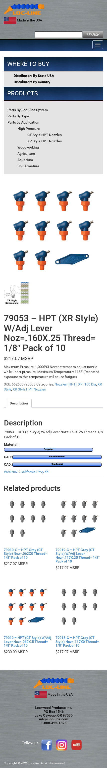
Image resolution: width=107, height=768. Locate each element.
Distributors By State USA (34, 76)
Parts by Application (23, 122)
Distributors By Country (32, 82)
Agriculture (26, 154)
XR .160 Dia (87, 384)
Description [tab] (19, 403)
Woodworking (28, 147)
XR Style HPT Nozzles (44, 141)
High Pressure (28, 129)
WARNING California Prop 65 (26, 472)
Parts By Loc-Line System (27, 110)
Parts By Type (18, 116)
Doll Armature (28, 166)
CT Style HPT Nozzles (44, 135)
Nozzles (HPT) (65, 384)
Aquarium (25, 160)
